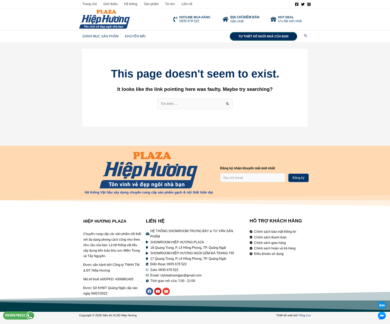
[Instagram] (309, 4)
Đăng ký (298, 177)
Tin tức (170, 4)
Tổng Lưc (304, 315)
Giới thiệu (110, 4)
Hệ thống (130, 4)
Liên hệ (187, 4)
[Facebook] (297, 4)
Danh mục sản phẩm (100, 36)
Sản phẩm (151, 4)
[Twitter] (303, 4)
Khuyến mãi (135, 36)
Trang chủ (89, 4)
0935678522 (15, 315)
